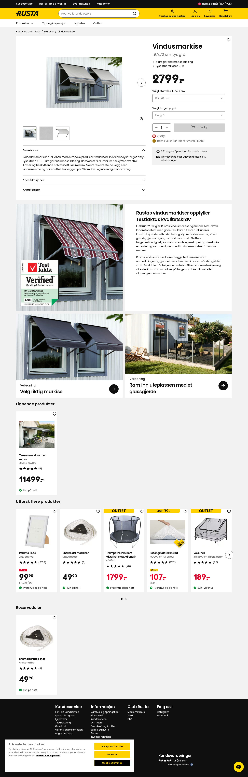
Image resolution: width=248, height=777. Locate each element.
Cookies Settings (112, 763)
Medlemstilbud (136, 712)
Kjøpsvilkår (61, 719)
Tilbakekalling (63, 722)
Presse (94, 733)
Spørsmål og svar (65, 715)
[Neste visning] (141, 83)
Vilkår (131, 715)
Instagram (163, 712)
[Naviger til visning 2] (46, 133)
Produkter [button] (22, 23)
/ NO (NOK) (217, 3)
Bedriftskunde (81, 3)
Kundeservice (24, 3)
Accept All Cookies (112, 746)
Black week (97, 715)
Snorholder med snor (76, 554)
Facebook (162, 715)
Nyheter (79, 23)
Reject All (112, 754)
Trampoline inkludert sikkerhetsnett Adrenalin (121, 556)
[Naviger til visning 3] (63, 133)
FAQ (130, 719)
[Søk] (135, 13)
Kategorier (103, 3)
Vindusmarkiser (67, 31)
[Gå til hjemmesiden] (27, 13)
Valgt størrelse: (168, 91)
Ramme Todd (27, 554)
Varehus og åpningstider (105, 712)
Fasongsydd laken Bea (164, 554)
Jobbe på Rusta (100, 729)
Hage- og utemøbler (28, 31)
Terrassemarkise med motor (32, 459)
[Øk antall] (167, 128)
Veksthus (208, 554)
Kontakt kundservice (67, 712)
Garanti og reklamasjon (69, 729)
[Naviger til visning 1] (29, 133)
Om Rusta (97, 722)
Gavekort (60, 726)
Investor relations (101, 736)
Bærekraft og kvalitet (52, 3)
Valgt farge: (164, 108)
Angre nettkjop (64, 733)
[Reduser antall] (156, 128)
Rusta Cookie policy (48, 755)
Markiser (49, 31)
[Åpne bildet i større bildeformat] (141, 119)
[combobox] (95, 13)
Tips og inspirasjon (54, 23)
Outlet (97, 23)
